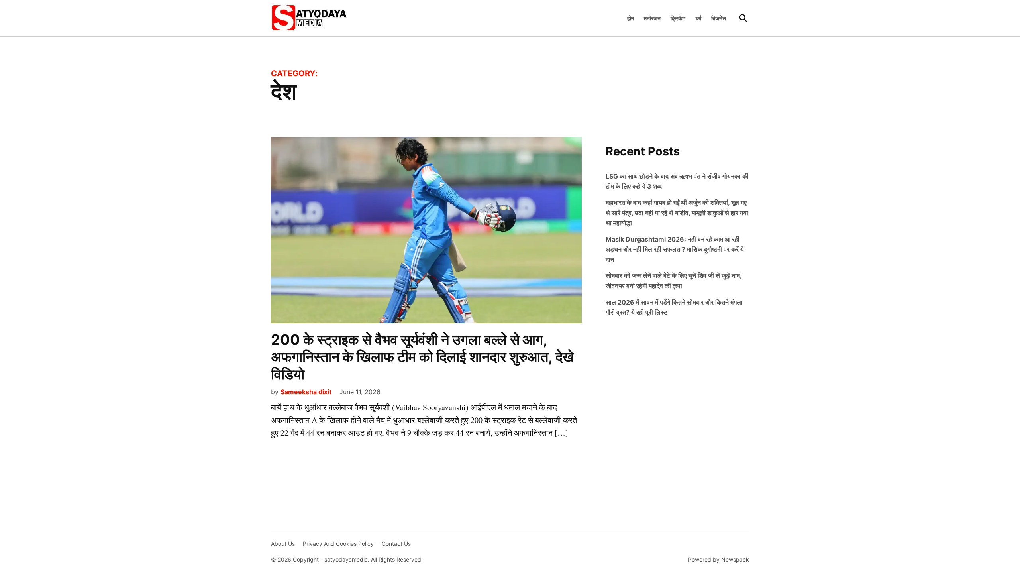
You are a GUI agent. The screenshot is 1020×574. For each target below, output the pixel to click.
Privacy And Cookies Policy (338, 543)
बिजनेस (718, 18)
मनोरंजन (652, 18)
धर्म (698, 18)
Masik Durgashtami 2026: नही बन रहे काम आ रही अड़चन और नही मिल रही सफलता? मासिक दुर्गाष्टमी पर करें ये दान (675, 249)
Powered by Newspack (718, 559)
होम (630, 18)
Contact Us (396, 543)
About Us (283, 543)
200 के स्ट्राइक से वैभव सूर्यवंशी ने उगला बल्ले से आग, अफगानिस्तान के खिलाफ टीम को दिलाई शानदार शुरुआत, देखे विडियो (422, 357)
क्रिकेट (678, 18)
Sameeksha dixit (306, 392)
